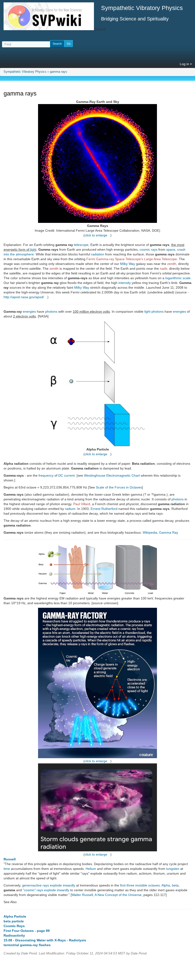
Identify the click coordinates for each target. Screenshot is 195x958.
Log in (185, 64)
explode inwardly (62, 885)
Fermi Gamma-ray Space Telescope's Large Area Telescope (131, 259)
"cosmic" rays (33, 890)
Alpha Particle (15, 916)
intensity (124, 283)
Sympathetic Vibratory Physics (25, 71)
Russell (10, 859)
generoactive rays (35, 885)
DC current (66, 475)
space (170, 249)
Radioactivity (14, 935)
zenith (171, 264)
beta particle (14, 921)
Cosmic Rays (14, 926)
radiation (97, 254)
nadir (163, 268)
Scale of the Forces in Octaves (119, 487)
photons (51, 311)
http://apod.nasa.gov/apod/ (24, 297)
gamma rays (58, 71)
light (33, 249)
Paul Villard (81, 504)
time (7, 869)
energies (29, 311)
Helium (91, 869)
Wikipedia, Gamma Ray (160, 532)
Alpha (165, 885)
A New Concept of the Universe (118, 895)
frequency (46, 475)
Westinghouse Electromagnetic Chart (112, 475)
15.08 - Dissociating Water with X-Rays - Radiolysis (45, 940)
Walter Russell (82, 895)
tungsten (172, 869)
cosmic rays (148, 249)
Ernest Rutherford (104, 509)
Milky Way (127, 264)
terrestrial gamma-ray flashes (27, 945)
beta (175, 885)
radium (70, 509)
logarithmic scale (177, 278)
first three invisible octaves (140, 885)
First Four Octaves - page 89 (27, 931)
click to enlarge (96, 235)
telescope (81, 245)
